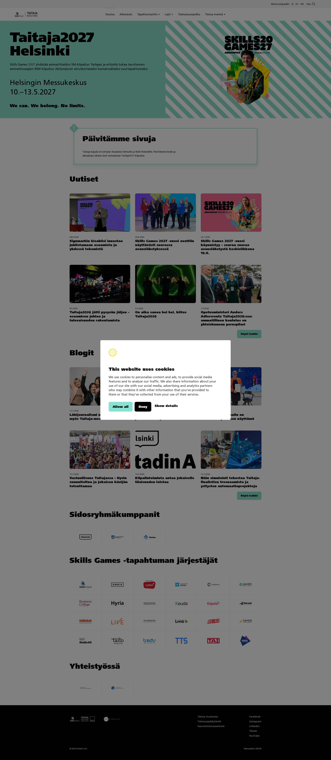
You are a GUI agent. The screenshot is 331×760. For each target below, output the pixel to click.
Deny (143, 407)
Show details (166, 406)
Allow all (121, 407)
